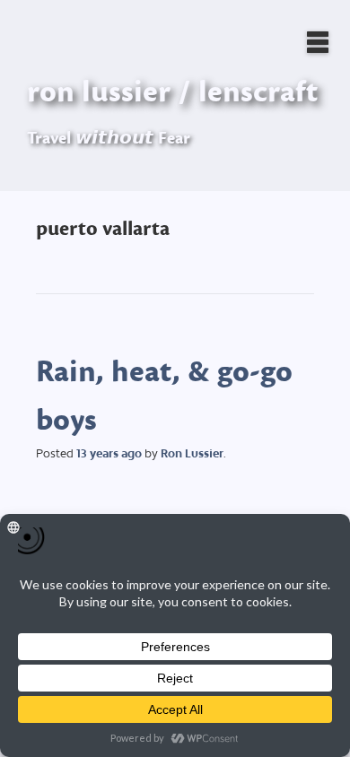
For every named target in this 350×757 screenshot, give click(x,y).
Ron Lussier (192, 453)
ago (109, 453)
